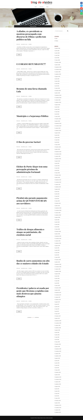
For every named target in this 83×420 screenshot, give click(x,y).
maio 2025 (57, 83)
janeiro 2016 (57, 346)
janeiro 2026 (57, 64)
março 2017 (57, 313)
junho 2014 (57, 391)
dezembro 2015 (58, 348)
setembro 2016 (58, 327)
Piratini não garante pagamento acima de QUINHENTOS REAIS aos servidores (31, 200)
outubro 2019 (57, 240)
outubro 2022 (57, 156)
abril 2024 (57, 114)
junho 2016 (57, 334)
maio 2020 (57, 224)
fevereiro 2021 (58, 203)
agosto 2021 (57, 189)
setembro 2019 (58, 243)
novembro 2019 (58, 238)
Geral (47, 6)
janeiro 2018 (57, 290)
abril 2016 (57, 339)
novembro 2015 (58, 351)
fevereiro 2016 (58, 344)
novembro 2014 (58, 379)
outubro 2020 (57, 212)
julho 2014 (57, 388)
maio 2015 (57, 365)
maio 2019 (57, 252)
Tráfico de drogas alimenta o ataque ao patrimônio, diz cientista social (30, 232)
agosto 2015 (57, 358)
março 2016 (57, 341)
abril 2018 (57, 283)
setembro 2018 (58, 271)
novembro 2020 (58, 210)
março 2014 (57, 398)
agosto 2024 (57, 104)
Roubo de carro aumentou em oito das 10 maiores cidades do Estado (33, 262)
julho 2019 (57, 247)
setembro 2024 (58, 102)
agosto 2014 (57, 386)
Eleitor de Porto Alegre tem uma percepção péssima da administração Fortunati (31, 169)
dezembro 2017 (58, 292)
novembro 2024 (58, 97)
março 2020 (57, 229)
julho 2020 (57, 219)
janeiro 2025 (57, 92)
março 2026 (57, 60)
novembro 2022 (58, 153)
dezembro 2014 (58, 377)
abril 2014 (57, 395)
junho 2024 (57, 109)
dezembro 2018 (58, 264)
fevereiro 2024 (58, 118)
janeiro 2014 (57, 402)
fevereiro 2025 (58, 90)
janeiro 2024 (57, 121)
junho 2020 (57, 222)
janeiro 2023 (57, 149)
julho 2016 (57, 332)
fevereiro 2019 (58, 259)
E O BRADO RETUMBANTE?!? (31, 64)
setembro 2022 (58, 158)
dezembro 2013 (58, 405)
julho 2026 (57, 50)
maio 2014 (57, 393)
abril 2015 (57, 367)
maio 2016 (57, 337)
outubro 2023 (57, 128)
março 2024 (57, 116)
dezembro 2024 (58, 95)
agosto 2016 (57, 330)
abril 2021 (57, 198)
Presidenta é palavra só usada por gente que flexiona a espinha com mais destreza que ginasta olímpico (32, 292)
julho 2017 (57, 304)
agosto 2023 (57, 132)
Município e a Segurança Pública (32, 116)
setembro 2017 (58, 299)
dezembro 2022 (58, 151)
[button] (81, 3)
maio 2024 (57, 111)
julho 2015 (57, 360)
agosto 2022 (57, 161)
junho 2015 (57, 362)
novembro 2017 (58, 294)
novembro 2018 (58, 266)
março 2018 (57, 285)
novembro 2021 (58, 182)
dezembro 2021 (58, 179)
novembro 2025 (58, 69)
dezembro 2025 (58, 67)
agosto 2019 (57, 245)
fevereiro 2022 (58, 175)
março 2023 (57, 144)
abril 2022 (57, 170)
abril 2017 (57, 311)
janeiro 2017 (57, 318)
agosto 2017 (57, 301)
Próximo (37, 317)
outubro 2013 (57, 409)
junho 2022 (57, 165)
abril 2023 (57, 142)
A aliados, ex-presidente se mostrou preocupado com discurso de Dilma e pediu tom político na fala (31, 35)
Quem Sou (41, 6)
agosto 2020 (57, 217)
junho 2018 (57, 278)
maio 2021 (57, 196)
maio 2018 (57, 280)
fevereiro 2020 (58, 231)
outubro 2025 (57, 71)
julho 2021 (57, 191)
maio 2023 (57, 139)
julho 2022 (57, 163)
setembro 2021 (58, 186)
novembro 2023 (58, 125)
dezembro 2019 (58, 236)
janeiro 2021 (57, 205)
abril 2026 (57, 57)
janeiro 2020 (57, 233)
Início (36, 6)
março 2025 (57, 88)
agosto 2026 (57, 48)
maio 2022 (57, 168)
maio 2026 (57, 55)
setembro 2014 (58, 384)
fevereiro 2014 (58, 400)
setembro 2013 (58, 412)
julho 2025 (57, 78)
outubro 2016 (57, 325)
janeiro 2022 (57, 177)
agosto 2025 (57, 76)
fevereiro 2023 (58, 146)
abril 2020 (57, 226)
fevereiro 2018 (58, 287)
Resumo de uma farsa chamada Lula (31, 90)
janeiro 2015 (57, 374)
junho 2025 (57, 81)
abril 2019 (57, 254)
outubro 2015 (57, 353)
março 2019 (57, 257)
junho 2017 (57, 306)
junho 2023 (57, 137)
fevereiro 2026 (58, 62)
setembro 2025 (58, 74)
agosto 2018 (57, 273)
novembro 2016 (58, 323)
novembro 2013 (58, 407)
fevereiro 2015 (58, 372)
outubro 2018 (57, 269)
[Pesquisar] (67, 31)
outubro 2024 (57, 99)
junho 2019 (57, 250)
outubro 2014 (57, 381)
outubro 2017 (57, 297)
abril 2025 (57, 85)
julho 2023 (57, 135)
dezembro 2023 (58, 123)
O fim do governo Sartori (28, 142)
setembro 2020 (58, 215)
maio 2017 (57, 308)
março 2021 (57, 200)
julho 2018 (57, 276)
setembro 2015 (58, 355)
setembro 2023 (58, 130)
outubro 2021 (57, 184)
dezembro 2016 (58, 320)
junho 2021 (57, 193)
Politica (56, 40)
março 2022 (57, 172)
